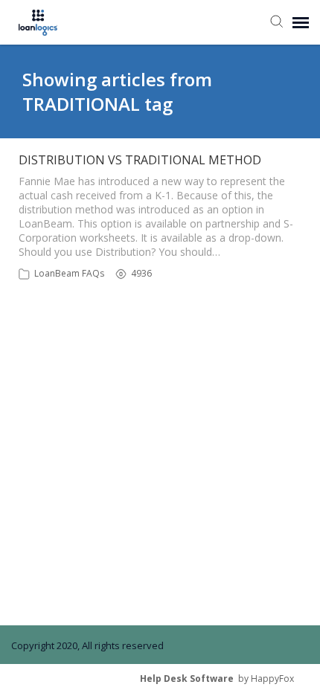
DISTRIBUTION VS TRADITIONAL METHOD (140, 160)
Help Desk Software (187, 678)
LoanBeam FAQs (69, 273)
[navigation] (300, 22)
